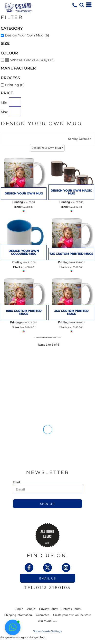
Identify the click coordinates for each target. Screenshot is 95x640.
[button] (81, 4)
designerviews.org (12, 637)
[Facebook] (29, 567)
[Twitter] (47, 567)
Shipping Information (18, 615)
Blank (17, 207)
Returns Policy (71, 609)
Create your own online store (72, 615)
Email (16, 482)
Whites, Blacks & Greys (29, 60)
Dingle (18, 609)
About (31, 609)
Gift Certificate (47, 621)
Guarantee (42, 615)
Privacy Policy (48, 609)
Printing (17, 202)
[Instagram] (66, 567)
